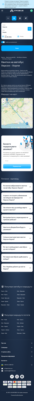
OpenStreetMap (24, 127)
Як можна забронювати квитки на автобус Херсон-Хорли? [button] (15, 187)
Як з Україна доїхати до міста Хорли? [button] (14, 268)
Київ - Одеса (20, 319)
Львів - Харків (20, 304)
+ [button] (3, 100)
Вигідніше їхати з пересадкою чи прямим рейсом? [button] (15, 218)
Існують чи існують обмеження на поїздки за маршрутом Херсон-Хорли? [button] (15, 198)
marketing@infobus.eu (10, 370)
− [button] (3, 102)
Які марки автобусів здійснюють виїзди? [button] (15, 258)
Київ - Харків (4, 326)
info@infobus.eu (8, 368)
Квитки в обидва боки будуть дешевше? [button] (14, 228)
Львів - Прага (20, 301)
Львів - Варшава (21, 294)
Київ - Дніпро (20, 323)
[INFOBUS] (16, 10)
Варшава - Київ (21, 298)
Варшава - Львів (5, 304)
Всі (8, 18)
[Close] (31, 4)
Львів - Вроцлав (5, 298)
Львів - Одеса (20, 329)
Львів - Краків (4, 301)
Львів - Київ (4, 333)
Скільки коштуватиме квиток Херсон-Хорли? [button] (14, 238)
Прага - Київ (4, 291)
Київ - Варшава (21, 291)
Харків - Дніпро (5, 329)
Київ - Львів (4, 319)
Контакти (4, 360)
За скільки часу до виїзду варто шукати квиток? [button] (15, 209)
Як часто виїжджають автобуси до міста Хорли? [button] (15, 248)
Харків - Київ (20, 326)
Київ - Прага (4, 294)
